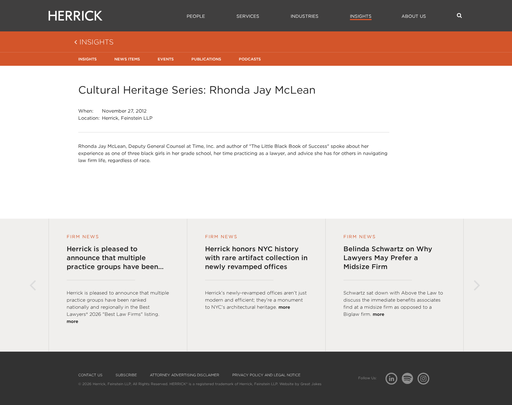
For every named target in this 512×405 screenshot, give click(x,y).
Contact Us (90, 375)
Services (247, 16)
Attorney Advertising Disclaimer (184, 375)
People (196, 16)
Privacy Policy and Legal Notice (266, 375)
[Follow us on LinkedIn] (393, 379)
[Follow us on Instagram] (425, 378)
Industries (305, 16)
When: (85, 111)
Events (166, 59)
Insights (361, 16)
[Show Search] (459, 15)
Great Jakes (310, 384)
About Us (413, 16)
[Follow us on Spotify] (409, 382)
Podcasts (250, 59)
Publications (206, 59)
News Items (127, 59)
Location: (89, 118)
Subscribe (126, 375)
